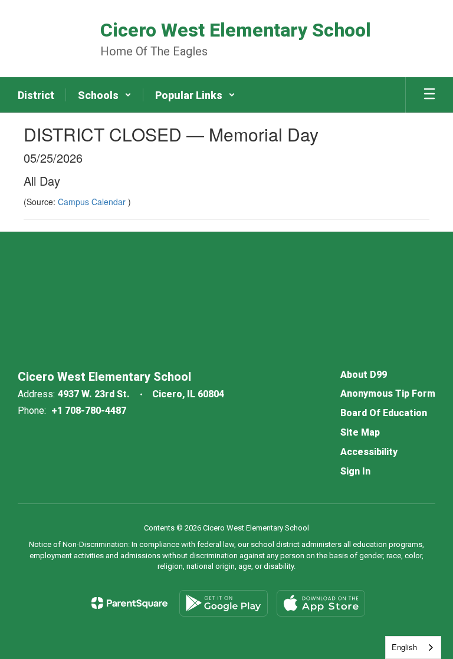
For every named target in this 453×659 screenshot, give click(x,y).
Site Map (360, 432)
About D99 (363, 374)
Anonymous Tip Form (387, 393)
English (404, 647)
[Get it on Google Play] (223, 603)
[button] (104, 95)
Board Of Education (383, 413)
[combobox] (413, 647)
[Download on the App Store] (321, 603)
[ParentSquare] (129, 603)
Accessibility (369, 451)
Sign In (355, 471)
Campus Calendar (93, 201)
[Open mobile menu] (429, 95)
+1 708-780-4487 (88, 410)
